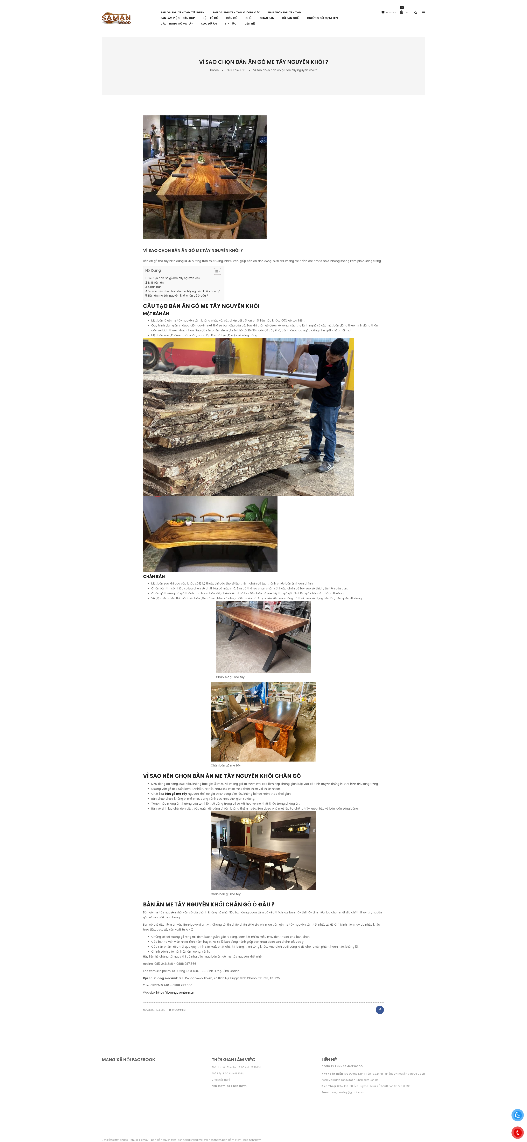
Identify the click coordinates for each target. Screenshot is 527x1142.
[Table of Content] (217, 271)
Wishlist (391, 12)
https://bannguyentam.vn (175, 993)
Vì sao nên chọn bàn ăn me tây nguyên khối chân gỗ (184, 291)
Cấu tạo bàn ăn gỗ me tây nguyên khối (173, 278)
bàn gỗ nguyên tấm (164, 1140)
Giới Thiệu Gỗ (236, 70)
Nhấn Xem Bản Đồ (367, 1080)
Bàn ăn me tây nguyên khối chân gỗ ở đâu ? (178, 296)
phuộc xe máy (139, 1140)
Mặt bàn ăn (156, 283)
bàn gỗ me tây (176, 794)
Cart (405, 12)
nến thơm (215, 1140)
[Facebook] (379, 1010)
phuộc (124, 1140)
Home (214, 70)
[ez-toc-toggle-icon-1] (215, 272)
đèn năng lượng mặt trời (193, 1140)
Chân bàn (155, 287)
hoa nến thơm (252, 1140)
